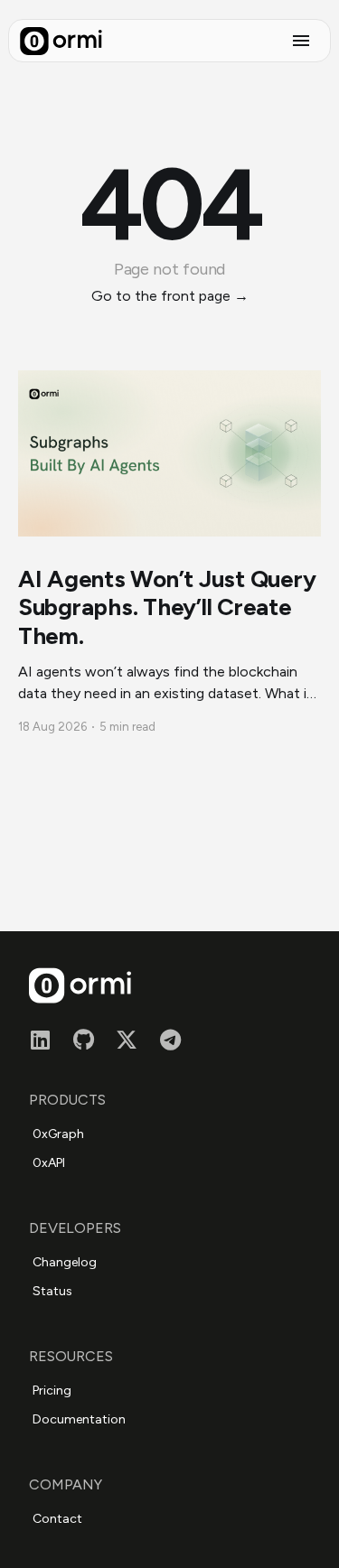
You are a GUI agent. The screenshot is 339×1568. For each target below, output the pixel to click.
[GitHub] (83, 1038)
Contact (57, 1518)
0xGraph (58, 1134)
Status (52, 1291)
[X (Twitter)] (126, 1038)
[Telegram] (170, 1038)
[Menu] (301, 41)
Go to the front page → (170, 295)
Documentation (79, 1419)
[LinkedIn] (40, 1038)
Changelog (65, 1262)
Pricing (52, 1390)
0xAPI (49, 1163)
